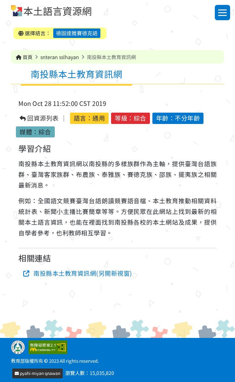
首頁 (26, 57)
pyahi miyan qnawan (39, 373)
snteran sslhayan (59, 57)
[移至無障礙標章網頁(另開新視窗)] (49, 346)
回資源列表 (42, 118)
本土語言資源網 (57, 11)
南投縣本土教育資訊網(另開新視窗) (82, 273)
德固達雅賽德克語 (77, 33)
